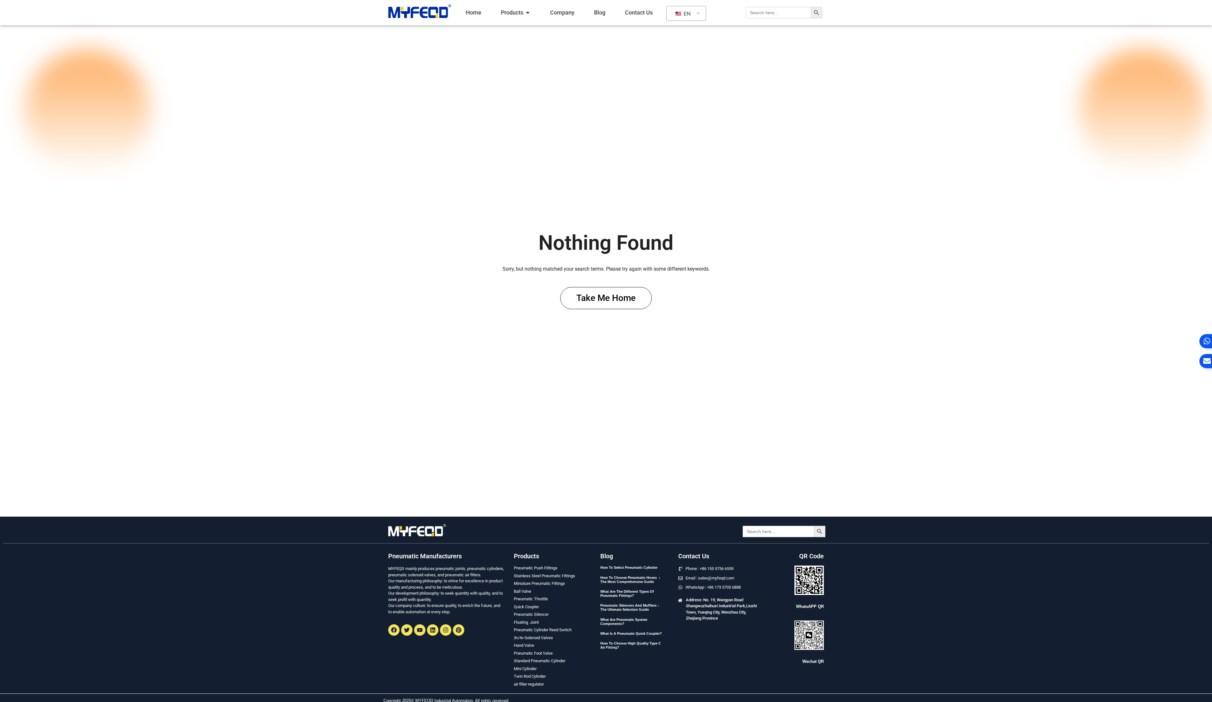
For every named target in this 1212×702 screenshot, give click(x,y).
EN (686, 13)
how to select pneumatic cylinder (628, 567)
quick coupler (526, 606)
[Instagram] (445, 630)
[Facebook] (394, 630)
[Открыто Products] (528, 12)
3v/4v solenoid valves (533, 637)
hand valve (524, 645)
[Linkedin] (432, 630)
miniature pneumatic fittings (539, 583)
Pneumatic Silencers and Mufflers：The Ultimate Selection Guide (630, 607)
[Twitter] (407, 630)
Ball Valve (522, 591)
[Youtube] (419, 630)
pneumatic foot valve (533, 653)
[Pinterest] (458, 630)
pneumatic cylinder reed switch (543, 629)
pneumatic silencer (531, 614)
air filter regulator (529, 684)
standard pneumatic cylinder (539, 660)
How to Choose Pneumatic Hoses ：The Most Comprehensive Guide (630, 580)
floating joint (526, 622)
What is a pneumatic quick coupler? (631, 633)
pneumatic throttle (531, 599)
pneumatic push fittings (535, 568)
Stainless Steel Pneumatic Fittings (544, 575)
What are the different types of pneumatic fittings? (627, 593)
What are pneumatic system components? (623, 622)
